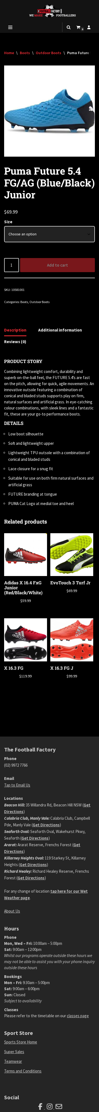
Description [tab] (15, 330)
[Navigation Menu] (10, 27)
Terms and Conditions (23, 1071)
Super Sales (14, 1051)
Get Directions (46, 824)
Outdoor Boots (48, 52)
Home (9, 52)
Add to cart (57, 265)
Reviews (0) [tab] (15, 341)
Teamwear (13, 1061)
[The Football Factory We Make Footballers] (49, 11)
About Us (12, 911)
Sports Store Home (20, 1042)
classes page (78, 1015)
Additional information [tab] (60, 330)
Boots (25, 52)
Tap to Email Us (17, 785)
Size (8, 221)
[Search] (69, 27)
